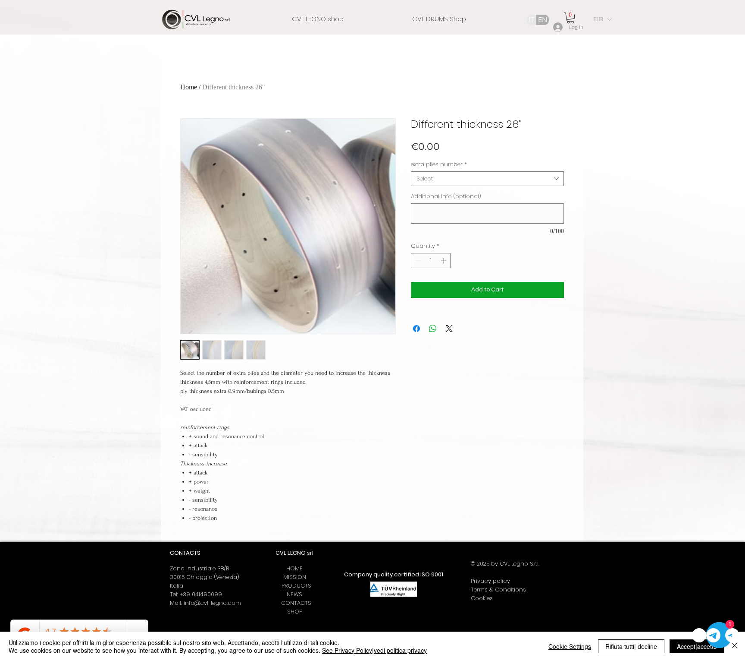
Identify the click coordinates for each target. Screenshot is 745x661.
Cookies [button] (482, 598)
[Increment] (444, 260)
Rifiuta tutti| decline (631, 646)
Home (188, 87)
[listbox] (602, 19)
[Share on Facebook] (416, 328)
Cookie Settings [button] (569, 646)
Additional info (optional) (446, 196)
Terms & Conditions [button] (498, 589)
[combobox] (487, 178)
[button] (570, 18)
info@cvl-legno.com (212, 603)
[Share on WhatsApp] (433, 328)
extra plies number (439, 164)
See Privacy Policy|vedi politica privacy (374, 650)
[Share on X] (449, 328)
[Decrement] (417, 260)
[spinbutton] (431, 260)
